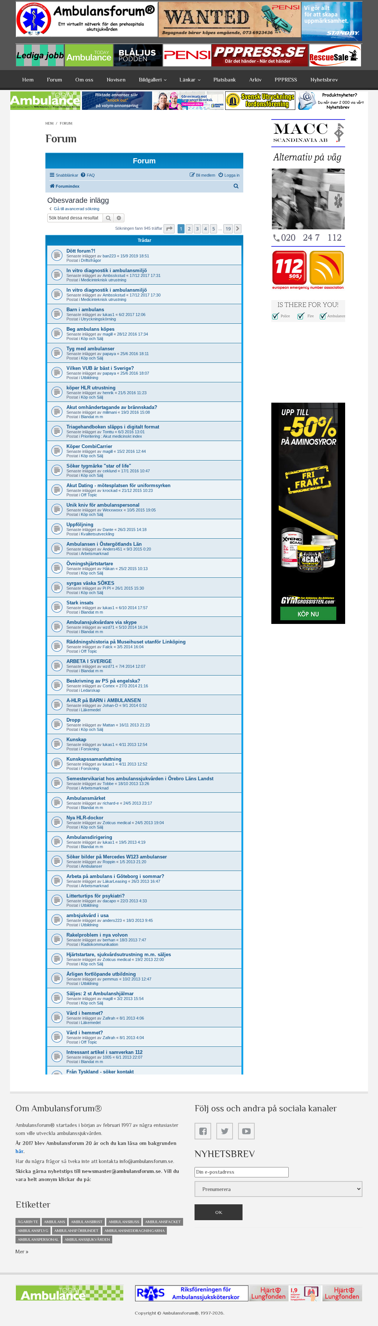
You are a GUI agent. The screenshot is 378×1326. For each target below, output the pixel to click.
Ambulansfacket (163, 1221)
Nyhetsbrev (324, 79)
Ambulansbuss (124, 1221)
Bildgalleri (150, 79)
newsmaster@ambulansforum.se (121, 1171)
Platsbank (224, 79)
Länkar (187, 79)
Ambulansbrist (87, 1221)
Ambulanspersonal (38, 1239)
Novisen (116, 79)
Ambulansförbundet (76, 1230)
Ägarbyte (28, 1221)
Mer (21, 1251)
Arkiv (255, 79)
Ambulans (54, 1221)
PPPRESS (286, 79)
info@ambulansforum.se (146, 1161)
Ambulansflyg (33, 1230)
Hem (28, 79)
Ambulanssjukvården (87, 1239)
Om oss (84, 79)
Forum (54, 79)
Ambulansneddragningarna (134, 1230)
